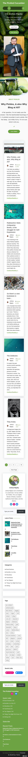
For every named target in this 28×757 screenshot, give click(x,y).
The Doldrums (12, 356)
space (17, 646)
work (13, 657)
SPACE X (15, 649)
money (12, 632)
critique (13, 616)
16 (21, 464)
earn (14, 131)
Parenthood (9, 577)
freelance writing (9, 624)
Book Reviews (10, 569)
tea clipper (12, 655)
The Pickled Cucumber (14, 3)
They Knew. (11, 422)
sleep (12, 646)
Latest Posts (14, 27)
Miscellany (9, 575)
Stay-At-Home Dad (10, 652)
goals (17, 624)
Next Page (14, 469)
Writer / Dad (19, 657)
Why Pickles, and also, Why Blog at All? (13, 159)
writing (7, 660)
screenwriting (16, 643)
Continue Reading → (12, 198)
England (8, 621)
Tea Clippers (9, 580)
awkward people (9, 607)
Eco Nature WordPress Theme (11, 753)
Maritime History (15, 630)
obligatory (12, 638)
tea (6, 655)
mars (7, 632)
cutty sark (8, 618)
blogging (17, 610)
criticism (8, 616)
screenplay (8, 643)
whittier (7, 657)
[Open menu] (9, 8)
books (7, 613)
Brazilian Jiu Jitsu (11, 572)
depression (15, 618)
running (17, 641)
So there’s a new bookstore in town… (13, 296)
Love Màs (13, 552)
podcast (19, 638)
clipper (12, 613)
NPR (7, 638)
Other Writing (14, 32)
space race (8, 649)
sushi (18, 652)
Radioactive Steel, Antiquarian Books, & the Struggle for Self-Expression (14, 227)
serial (7, 646)
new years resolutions (10, 635)
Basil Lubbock (9, 610)
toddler (18, 655)
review (11, 641)
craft (18, 613)
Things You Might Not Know (13, 583)
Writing (8, 585)
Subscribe (21, 511)
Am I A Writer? (9, 605)
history (15, 627)
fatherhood (14, 621)
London (7, 630)
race (7, 641)
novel (19, 635)
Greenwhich (8, 627)
